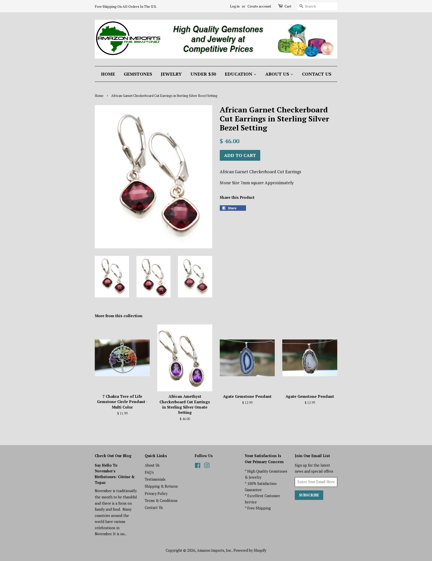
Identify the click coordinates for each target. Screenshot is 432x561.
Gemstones (138, 74)
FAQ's (149, 472)
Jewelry (171, 74)
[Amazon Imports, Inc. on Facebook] (197, 466)
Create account (259, 6)
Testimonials (155, 479)
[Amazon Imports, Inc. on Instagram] (207, 466)
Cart (288, 6)
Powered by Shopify (250, 550)
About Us (277, 74)
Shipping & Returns (161, 486)
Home (108, 74)
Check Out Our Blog (113, 455)
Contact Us (316, 74)
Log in (235, 6)
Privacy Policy (156, 493)
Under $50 (203, 74)
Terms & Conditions (161, 500)
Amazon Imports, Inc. (214, 550)
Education (239, 74)
